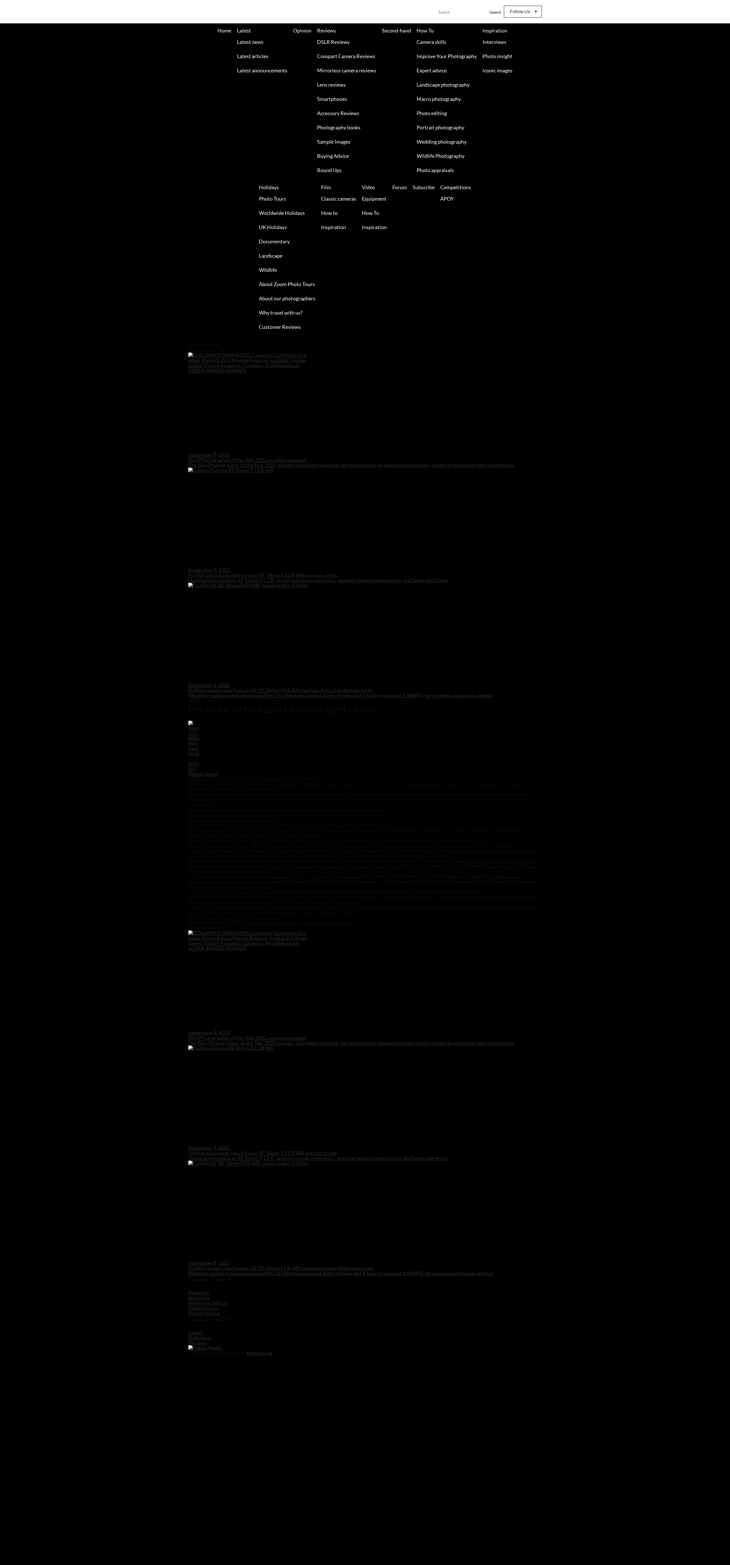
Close (4, 340)
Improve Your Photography (447, 56)
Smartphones (332, 99)
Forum (399, 187)
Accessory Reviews (338, 113)
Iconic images (497, 70)
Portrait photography (440, 127)
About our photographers (287, 298)
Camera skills (431, 42)
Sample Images (333, 141)
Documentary (274, 241)
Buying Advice (333, 156)
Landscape (270, 255)
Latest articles (252, 56)
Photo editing (432, 113)
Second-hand (396, 30)
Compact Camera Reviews (346, 56)
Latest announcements (262, 70)
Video (368, 187)
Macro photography (439, 99)
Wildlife (268, 270)
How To (425, 30)
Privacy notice (204, 1313)
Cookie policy (203, 1308)
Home (224, 30)
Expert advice (432, 70)
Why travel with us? (281, 312)
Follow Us (520, 11)
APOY (447, 198)
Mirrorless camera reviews (346, 70)
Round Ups (329, 170)
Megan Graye (203, 774)
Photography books (338, 127)
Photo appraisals (435, 170)
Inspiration (494, 30)
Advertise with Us (208, 1303)
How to (329, 213)
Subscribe (424, 187)
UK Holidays (273, 227)
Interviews (494, 42)
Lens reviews (331, 84)
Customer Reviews (280, 327)
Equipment (374, 198)
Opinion (302, 30)
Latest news (250, 42)
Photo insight (497, 56)
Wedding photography (442, 141)
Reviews (326, 30)
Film (326, 187)
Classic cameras (338, 198)
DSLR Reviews (333, 42)
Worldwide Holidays (282, 213)
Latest (244, 30)
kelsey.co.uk (259, 1353)
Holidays (269, 187)
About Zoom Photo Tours (287, 284)
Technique (199, 1337)
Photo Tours (272, 198)
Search (495, 12)
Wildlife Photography (441, 156)
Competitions (455, 187)
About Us (198, 1292)
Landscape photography (443, 84)
